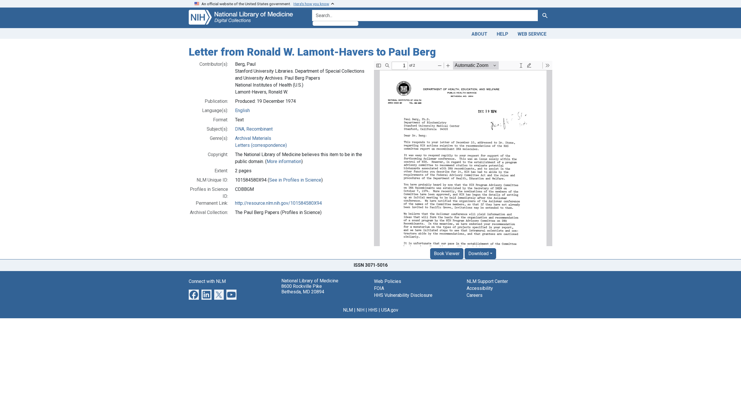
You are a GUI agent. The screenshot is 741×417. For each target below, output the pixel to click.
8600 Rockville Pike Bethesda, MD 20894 (302, 289)
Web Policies (387, 281)
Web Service (532, 34)
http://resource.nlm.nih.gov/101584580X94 (278, 203)
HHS (372, 310)
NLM (348, 310)
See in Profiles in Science (295, 180)
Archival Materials (253, 138)
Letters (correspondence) (261, 145)
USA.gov (389, 310)
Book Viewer (447, 253)
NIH (360, 310)
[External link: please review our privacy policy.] (194, 294)
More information (284, 161)
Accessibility (480, 288)
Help (502, 34)
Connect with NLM (207, 281)
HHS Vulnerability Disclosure (403, 295)
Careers (475, 295)
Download (478, 253)
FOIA (379, 288)
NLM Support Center (487, 281)
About (479, 34)
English (242, 110)
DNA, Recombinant (254, 129)
